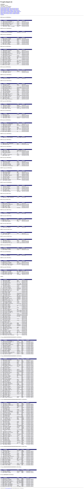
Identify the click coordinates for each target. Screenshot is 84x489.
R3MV (8, 10)
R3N (15, 10)
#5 (8, 7)
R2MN (4, 9)
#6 (9, 7)
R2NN (14, 9)
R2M (2, 9)
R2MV (8, 9)
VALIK (2, 14)
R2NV (17, 9)
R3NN (18, 10)
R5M (15, 12)
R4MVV (19, 11)
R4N (2, 12)
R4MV (15, 11)
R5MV (2, 13)
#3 (4, 7)
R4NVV (11, 12)
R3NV (2, 11)
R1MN (4, 8)
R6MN (14, 13)
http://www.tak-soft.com (8, 488)
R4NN (4, 12)
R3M (2, 10)
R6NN (18, 13)
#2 (2, 7)
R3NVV (5, 11)
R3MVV (11, 10)
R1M (2, 8)
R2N (11, 9)
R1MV (8, 8)
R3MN (4, 10)
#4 (6, 7)
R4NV (8, 12)
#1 (1, 7)
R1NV (17, 8)
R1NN (14, 8)
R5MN (17, 12)
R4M (9, 11)
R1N (11, 8)
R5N (5, 13)
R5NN (8, 13)
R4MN (12, 11)
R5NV (11, 13)
